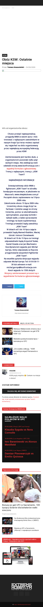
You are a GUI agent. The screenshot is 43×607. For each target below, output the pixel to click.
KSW (13, 8)
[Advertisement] (21, 31)
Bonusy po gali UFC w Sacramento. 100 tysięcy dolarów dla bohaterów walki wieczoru (21, 507)
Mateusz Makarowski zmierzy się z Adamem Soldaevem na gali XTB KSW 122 (27, 331)
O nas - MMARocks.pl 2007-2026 (22, 604)
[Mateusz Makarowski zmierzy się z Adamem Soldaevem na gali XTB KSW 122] (7, 331)
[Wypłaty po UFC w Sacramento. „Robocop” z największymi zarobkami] (7, 530)
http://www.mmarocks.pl (21, 313)
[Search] (40, 3)
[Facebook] (16, 594)
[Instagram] (21, 594)
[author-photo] (21, 307)
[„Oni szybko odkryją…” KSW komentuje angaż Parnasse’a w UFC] (7, 351)
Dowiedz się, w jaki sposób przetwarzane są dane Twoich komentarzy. (20, 399)
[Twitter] (27, 594)
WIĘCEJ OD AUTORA (27, 323)
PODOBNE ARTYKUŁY (10, 323)
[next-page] (6, 359)
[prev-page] (3, 359)
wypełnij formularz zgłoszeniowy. (21, 168)
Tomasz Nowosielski (15, 67)
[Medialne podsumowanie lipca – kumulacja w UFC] (7, 341)
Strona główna (6, 8)
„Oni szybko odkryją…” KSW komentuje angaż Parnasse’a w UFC (26, 351)
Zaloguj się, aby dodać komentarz (21, 391)
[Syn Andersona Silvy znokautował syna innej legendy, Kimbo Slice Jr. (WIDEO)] (7, 520)
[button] (3, 3)
